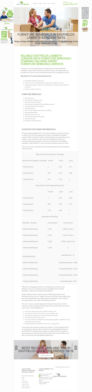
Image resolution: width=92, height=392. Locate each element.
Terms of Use (25, 384)
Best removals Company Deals (28, 376)
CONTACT (53, 3)
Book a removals (26, 387)
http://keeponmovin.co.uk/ (62, 367)
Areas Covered (25, 386)
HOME (40, 3)
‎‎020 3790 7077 (44, 375)
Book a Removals (46, 355)
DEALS (44, 3)
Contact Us (24, 381)
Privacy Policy (25, 382)
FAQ (23, 379)
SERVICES (35, 3)
